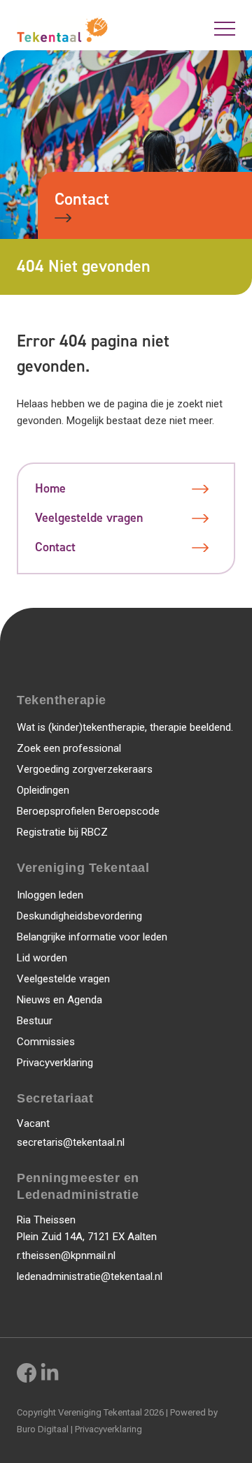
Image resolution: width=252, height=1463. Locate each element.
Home (50, 489)
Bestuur (34, 1020)
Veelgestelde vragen (89, 518)
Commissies (46, 1041)
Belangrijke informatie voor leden (92, 937)
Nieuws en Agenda (59, 999)
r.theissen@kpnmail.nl (66, 1255)
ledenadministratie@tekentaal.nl (89, 1276)
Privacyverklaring (55, 1062)
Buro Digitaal (43, 1429)
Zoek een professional (69, 748)
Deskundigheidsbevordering (79, 916)
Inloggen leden (50, 895)
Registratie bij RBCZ (62, 832)
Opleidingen (43, 790)
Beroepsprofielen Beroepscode (88, 811)
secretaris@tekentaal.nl (71, 1142)
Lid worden (42, 958)
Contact (82, 199)
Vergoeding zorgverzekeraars (85, 769)
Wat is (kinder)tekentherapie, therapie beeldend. (125, 727)
